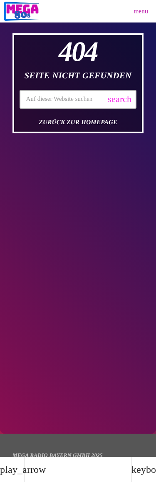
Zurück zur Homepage (78, 122)
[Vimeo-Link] (21, 11)
